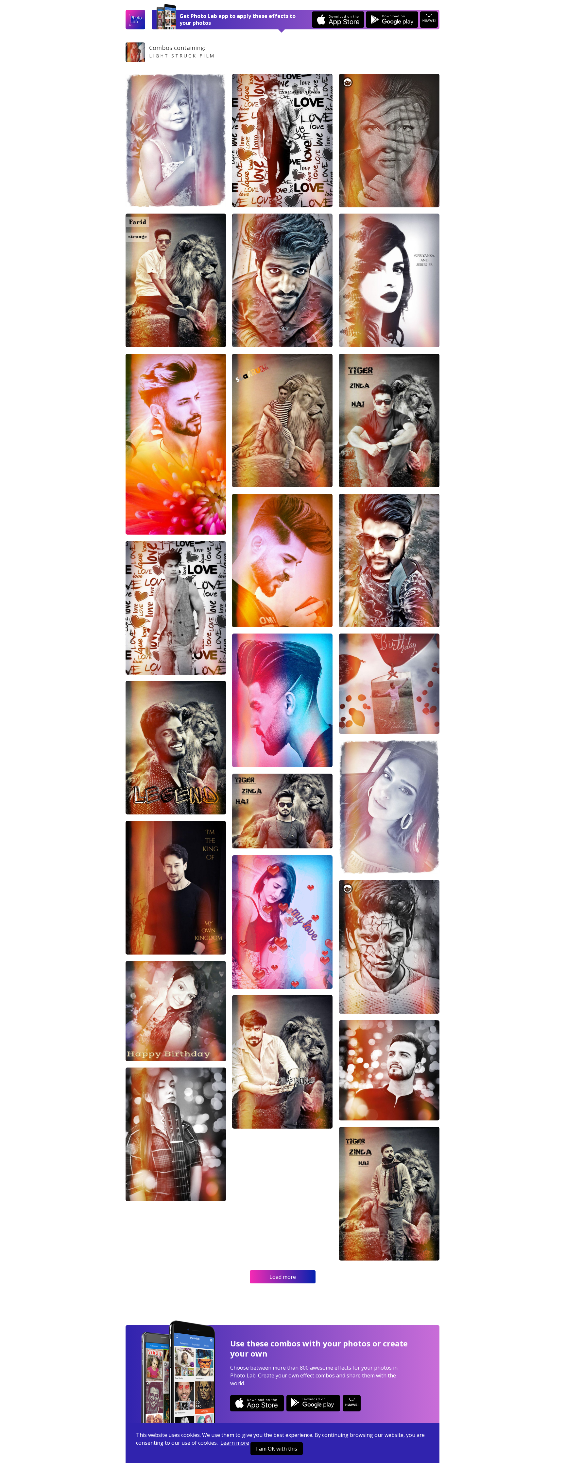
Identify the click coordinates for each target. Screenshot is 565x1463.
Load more (282, 1276)
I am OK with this (276, 1448)
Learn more (234, 1442)
